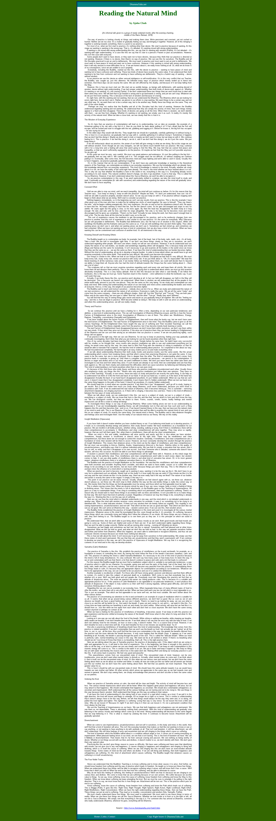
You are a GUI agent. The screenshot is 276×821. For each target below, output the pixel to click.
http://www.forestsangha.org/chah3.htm (142, 808)
